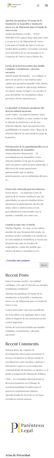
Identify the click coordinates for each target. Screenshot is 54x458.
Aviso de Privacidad (17, 455)
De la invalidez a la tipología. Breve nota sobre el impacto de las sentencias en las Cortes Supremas (25, 318)
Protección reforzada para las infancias (25, 189)
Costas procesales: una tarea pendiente (24, 309)
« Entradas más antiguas (17, 260)
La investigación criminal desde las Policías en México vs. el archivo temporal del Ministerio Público (26, 369)
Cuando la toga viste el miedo (20, 224)
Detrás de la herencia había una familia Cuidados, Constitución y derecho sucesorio (25, 69)
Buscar (44, 265)
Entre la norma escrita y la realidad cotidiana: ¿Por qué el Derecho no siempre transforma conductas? (26, 285)
